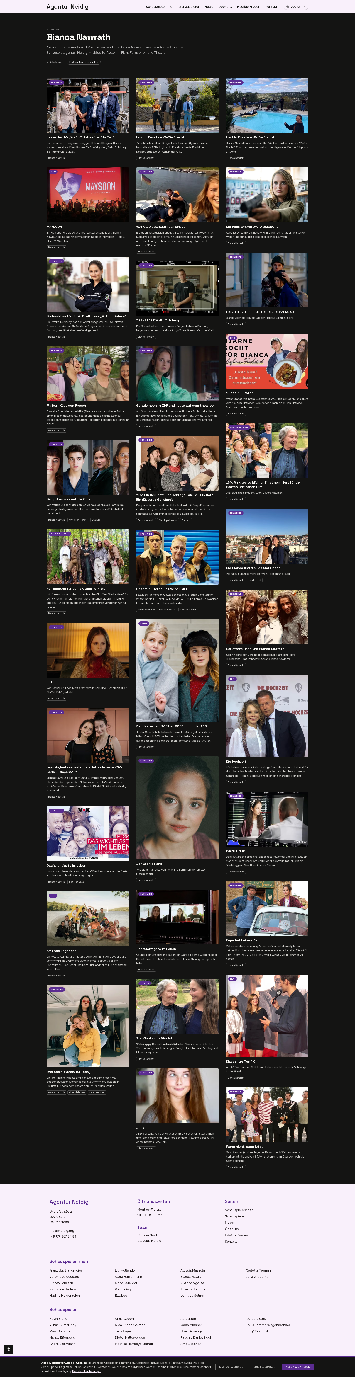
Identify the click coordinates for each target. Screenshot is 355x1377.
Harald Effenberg (62, 1337)
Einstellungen (264, 1367)
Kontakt (271, 6)
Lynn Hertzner (96, 1092)
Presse (143, 623)
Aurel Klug (188, 1318)
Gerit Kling (123, 1289)
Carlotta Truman (258, 1270)
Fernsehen (56, 82)
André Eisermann (62, 1344)
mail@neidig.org (62, 1231)
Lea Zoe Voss (76, 882)
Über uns (225, 6)
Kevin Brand (58, 1318)
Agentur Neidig (68, 7)
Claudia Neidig (148, 1235)
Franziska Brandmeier (66, 1270)
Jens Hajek (123, 1331)
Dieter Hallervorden (130, 1337)
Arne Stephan (190, 1344)
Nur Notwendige (231, 1367)
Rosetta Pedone (192, 1289)
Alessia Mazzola (192, 1270)
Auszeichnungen (60, 534)
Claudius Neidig (149, 1240)
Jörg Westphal (257, 1331)
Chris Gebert (124, 1318)
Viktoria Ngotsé (192, 1283)
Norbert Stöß (256, 1318)
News (208, 6)
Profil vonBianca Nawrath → (83, 62)
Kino (53, 172)
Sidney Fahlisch (61, 1283)
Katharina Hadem (63, 1289)
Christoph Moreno (78, 520)
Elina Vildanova (77, 1092)
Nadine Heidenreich (65, 1295)
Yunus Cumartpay (63, 1325)
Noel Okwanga (191, 1331)
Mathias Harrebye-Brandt (134, 1344)
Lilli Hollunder (125, 1270)
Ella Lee (96, 520)
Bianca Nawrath (56, 158)
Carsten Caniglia (189, 609)
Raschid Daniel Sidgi (195, 1337)
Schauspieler (189, 6)
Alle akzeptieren (298, 1367)
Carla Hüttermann (128, 1277)
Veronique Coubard (64, 1277)
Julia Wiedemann (259, 1277)
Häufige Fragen (248, 6)
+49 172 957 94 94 (63, 1236)
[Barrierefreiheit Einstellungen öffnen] (8, 1349)
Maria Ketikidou (126, 1283)
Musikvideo (57, 989)
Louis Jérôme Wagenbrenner (268, 1325)
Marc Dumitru (60, 1331)
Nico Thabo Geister (130, 1325)
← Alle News (54, 62)
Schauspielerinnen (160, 6)
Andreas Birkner (146, 609)
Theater (144, 983)
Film (53, 896)
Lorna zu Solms (192, 1295)
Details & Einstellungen (86, 1371)
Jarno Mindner (191, 1325)
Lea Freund (255, 580)
